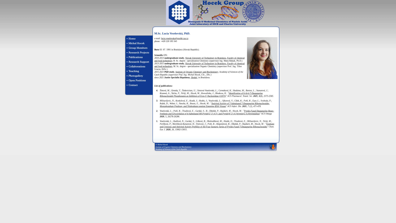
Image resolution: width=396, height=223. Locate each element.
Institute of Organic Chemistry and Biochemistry (197, 72)
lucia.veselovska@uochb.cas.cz (174, 38)
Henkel (194, 77)
